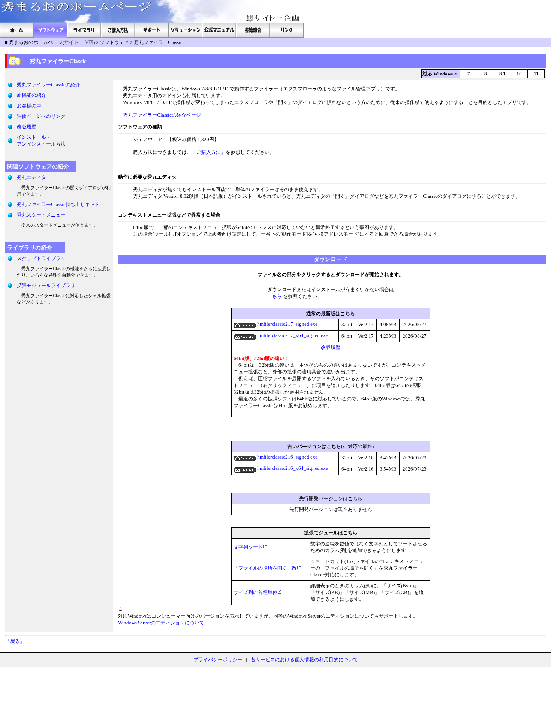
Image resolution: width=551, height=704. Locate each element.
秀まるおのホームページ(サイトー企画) (52, 42)
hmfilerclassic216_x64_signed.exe (292, 468)
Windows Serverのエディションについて (161, 623)
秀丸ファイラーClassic (158, 42)
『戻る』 (15, 641)
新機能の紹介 (31, 95)
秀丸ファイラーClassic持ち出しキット (58, 204)
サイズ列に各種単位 (255, 592)
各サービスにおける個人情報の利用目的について (304, 659)
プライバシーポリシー (217, 659)
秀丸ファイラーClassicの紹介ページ (162, 115)
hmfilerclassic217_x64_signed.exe (292, 335)
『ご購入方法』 (209, 152)
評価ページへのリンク (41, 116)
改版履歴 (26, 126)
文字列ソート (248, 547)
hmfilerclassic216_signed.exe (286, 457)
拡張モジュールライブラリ (46, 285)
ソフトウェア (114, 42)
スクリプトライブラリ (41, 258)
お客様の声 (29, 105)
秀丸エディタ (31, 177)
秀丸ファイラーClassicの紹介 (48, 84)
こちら (274, 296)
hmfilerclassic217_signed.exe (286, 324)
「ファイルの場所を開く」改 (265, 568)
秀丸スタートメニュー (41, 215)
